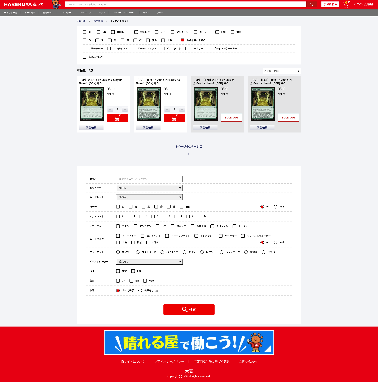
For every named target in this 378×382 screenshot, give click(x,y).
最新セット (48, 12)
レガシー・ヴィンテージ (124, 12)
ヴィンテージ (233, 252)
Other (152, 280)
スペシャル (222, 226)
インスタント (174, 48)
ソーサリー (197, 48)
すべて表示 (128, 290)
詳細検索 (329, 4)
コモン (203, 32)
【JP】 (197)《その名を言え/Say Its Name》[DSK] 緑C (100, 81)
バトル (155, 242)
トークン (243, 226)
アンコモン (182, 32)
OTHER (121, 32)
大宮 (189, 371)
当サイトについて (133, 361)
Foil (223, 32)
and (282, 206)
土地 (169, 40)
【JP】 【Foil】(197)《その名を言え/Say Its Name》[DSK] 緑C (213, 81)
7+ (205, 216)
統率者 (146, 12)
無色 (154, 40)
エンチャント (120, 48)
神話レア (145, 32)
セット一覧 (12, 12)
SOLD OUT (231, 117)
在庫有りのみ (151, 290)
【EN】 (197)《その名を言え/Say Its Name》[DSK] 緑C (158, 81)
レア (163, 32)
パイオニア (86, 12)
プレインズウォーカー (225, 48)
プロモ (160, 12)
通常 (239, 32)
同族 (139, 242)
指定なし (127, 252)
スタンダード (67, 12)
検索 (192, 309)
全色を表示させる (196, 40)
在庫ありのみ (96, 56)
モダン (102, 12)
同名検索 (91, 127)
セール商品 (30, 12)
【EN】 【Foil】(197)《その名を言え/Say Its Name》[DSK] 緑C (271, 81)
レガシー (210, 252)
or (267, 206)
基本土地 (201, 226)
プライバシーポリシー (169, 361)
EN (104, 32)
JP (90, 32)
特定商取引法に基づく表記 (211, 361)
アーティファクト (147, 48)
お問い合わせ (248, 361)
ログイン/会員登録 (364, 4)
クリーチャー (96, 48)
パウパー (272, 252)
